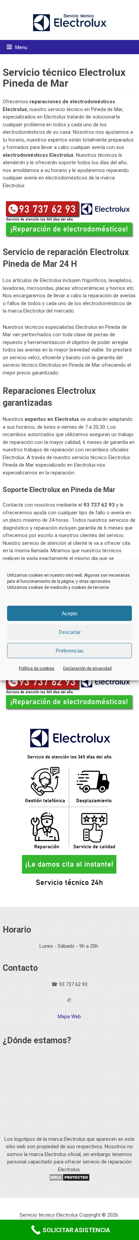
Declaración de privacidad (87, 668)
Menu (21, 47)
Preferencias (70, 650)
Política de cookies (36, 668)
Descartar (70, 632)
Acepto (69, 613)
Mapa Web (69, 1016)
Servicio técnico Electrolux (49, 1215)
